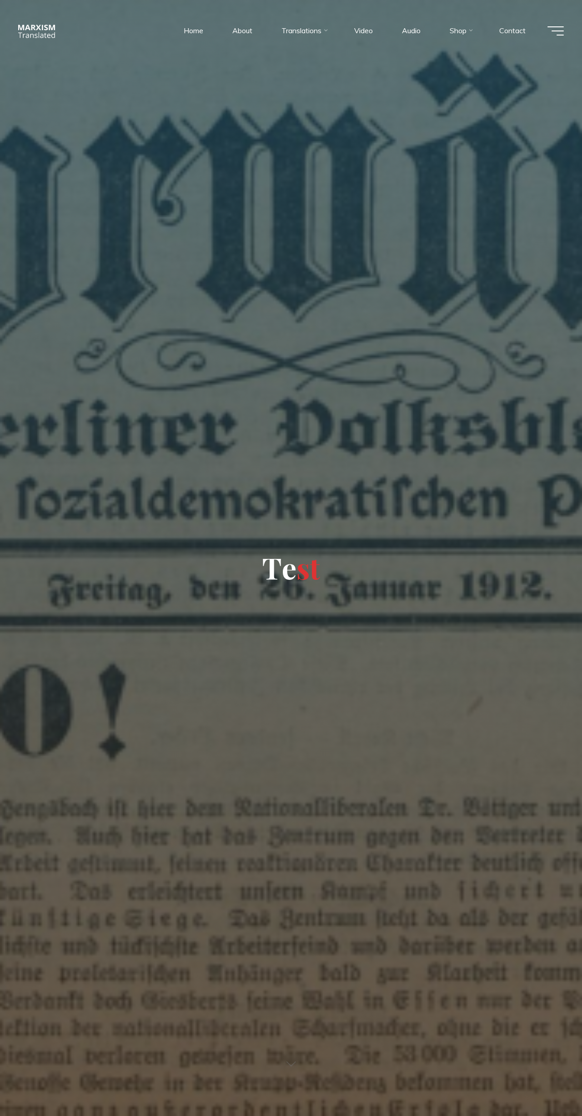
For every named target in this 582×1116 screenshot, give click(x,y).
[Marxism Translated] (36, 30)
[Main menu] (555, 31)
